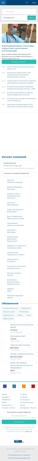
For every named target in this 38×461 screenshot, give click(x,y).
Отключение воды (26, 402)
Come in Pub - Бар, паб (12, 166)
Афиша (4, 394)
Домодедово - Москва (28, 408)
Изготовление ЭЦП (17, 336)
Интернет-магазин (8, 408)
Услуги (28, 315)
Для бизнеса (25, 308)
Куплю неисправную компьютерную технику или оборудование (21, 365)
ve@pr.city (28, 431)
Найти (31, 18)
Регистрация (24, 400)
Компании (5, 397)
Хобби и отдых (8, 318)
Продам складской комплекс (22, 354)
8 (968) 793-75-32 (20, 451)
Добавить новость (19, 62)
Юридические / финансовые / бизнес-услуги (12, 239)
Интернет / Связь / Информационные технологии (13, 196)
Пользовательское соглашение (19, 455)
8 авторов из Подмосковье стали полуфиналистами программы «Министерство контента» (19, 75)
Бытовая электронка (10, 308)
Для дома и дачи (9, 311)
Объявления (10, 303)
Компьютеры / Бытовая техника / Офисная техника (13, 282)
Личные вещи (23, 311)
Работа (20, 315)
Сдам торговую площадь (20, 345)
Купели (22, 405)
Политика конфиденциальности (19, 458)
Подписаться (19, 422)
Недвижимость (8, 315)
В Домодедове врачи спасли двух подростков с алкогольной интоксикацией (18, 48)
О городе (23, 394)
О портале (23, 397)
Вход (34, 2)
